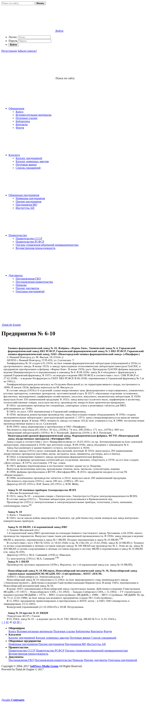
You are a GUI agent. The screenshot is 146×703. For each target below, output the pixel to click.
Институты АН (25, 207)
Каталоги (14, 154)
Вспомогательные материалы (33, 114)
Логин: (13, 37)
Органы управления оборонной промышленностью (47, 244)
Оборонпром (16, 108)
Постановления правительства (34, 281)
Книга (19, 111)
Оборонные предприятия (24, 195)
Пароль (13, 40)
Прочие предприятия (28, 201)
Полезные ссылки (26, 118)
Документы (16, 275)
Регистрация (9, 50)
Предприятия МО (26, 204)
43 (14, 622)
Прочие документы (27, 288)
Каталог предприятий (29, 158)
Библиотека (23, 121)
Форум (20, 127)
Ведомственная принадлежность (35, 248)
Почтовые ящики (26, 164)
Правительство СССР (29, 238)
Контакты (22, 124)
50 (18, 622)
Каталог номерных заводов (32, 161)
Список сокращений (28, 167)
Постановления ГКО (28, 278)
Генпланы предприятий (30, 291)
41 (7, 622)
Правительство (18, 235)
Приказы (21, 284)
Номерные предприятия (30, 198)
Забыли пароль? (27, 50)
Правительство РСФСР (30, 241)
